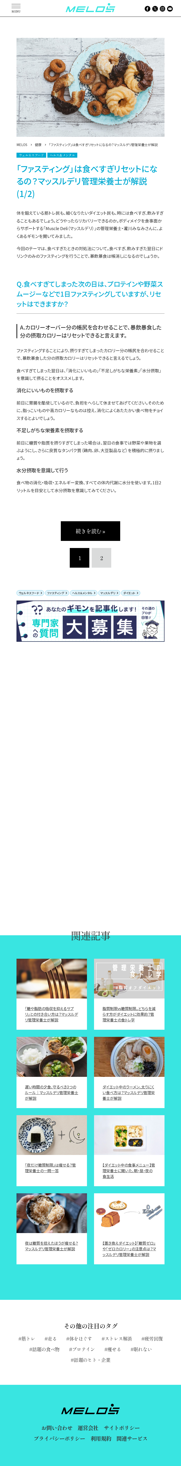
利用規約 (100, 1438)
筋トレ (28, 1338)
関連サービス (131, 1438)
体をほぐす (80, 1338)
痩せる (114, 1349)
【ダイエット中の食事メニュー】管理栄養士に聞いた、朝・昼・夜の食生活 (129, 1170)
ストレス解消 (118, 1338)
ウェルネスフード (29, 593)
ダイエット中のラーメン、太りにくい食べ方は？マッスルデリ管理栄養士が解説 (129, 1092)
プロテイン (83, 1349)
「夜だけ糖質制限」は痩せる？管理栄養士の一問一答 (50, 1167)
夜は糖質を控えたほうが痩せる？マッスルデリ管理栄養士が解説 (51, 1246)
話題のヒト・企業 (92, 1359)
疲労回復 (153, 1338)
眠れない (143, 1349)
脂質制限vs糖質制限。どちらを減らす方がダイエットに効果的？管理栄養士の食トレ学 (129, 1014)
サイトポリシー (122, 1428)
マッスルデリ (107, 593)
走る (52, 1338)
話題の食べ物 (46, 1349)
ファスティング (55, 593)
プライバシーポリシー (59, 1438)
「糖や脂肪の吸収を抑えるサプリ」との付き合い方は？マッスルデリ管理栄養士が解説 (51, 1014)
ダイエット (129, 593)
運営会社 (88, 1428)
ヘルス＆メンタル (82, 593)
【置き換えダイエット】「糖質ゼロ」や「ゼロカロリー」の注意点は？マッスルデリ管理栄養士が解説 (129, 1248)
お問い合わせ (56, 1428)
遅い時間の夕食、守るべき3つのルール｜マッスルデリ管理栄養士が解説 (51, 1092)
